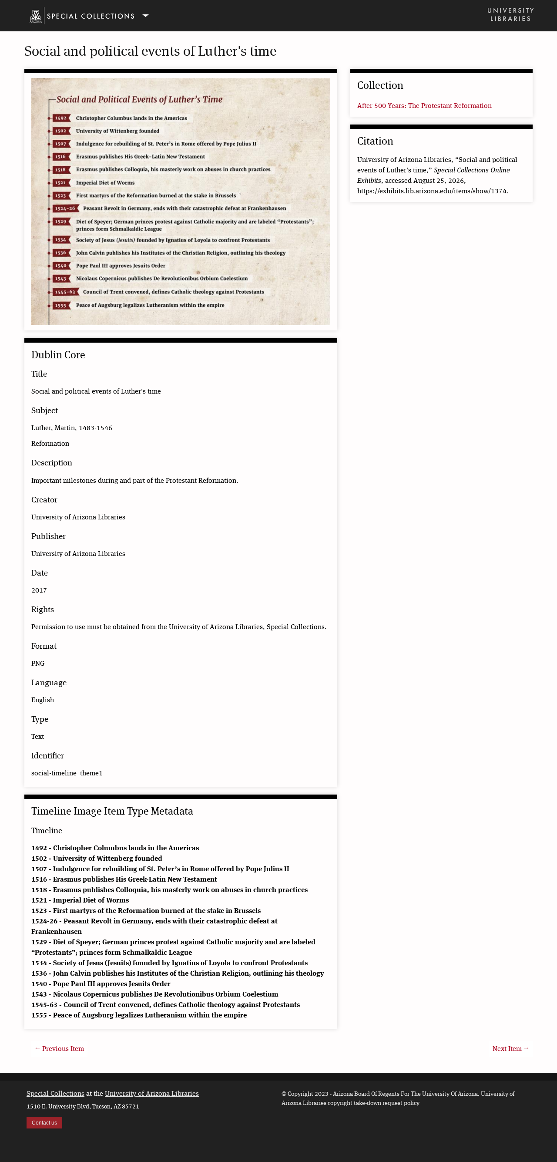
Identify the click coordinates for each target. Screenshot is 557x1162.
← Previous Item (59, 1049)
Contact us (44, 1123)
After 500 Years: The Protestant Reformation (424, 106)
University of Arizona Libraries (152, 1094)
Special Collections (55, 1094)
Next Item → (511, 1049)
